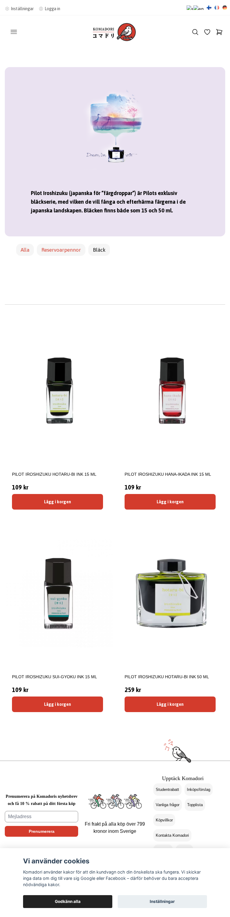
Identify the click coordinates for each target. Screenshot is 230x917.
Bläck (99, 250)
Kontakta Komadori (172, 835)
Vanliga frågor (167, 805)
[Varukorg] (219, 32)
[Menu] (14, 32)
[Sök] (195, 32)
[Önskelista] (207, 32)
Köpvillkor (164, 820)
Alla (25, 250)
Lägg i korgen (57, 501)
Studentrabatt (167, 789)
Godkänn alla (68, 901)
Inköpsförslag (198, 789)
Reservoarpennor (61, 250)
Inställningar (162, 901)
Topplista (195, 805)
